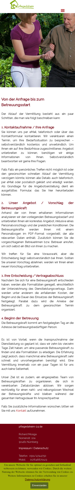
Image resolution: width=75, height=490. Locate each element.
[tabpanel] (37, 255)
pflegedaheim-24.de (30, 426)
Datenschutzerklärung (37, 479)
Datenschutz (41, 448)
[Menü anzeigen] (62, 10)
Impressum (25, 448)
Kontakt (21, 410)
